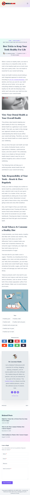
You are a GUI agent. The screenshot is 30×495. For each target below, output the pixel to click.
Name (5, 454)
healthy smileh (17, 318)
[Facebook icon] (12, 392)
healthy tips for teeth (8, 331)
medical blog (9, 381)
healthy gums (6, 318)
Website (5, 463)
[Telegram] (10, 345)
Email (5, 458)
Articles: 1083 (15, 395)
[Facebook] (4, 341)
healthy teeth (6, 322)
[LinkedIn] (23, 341)
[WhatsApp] (17, 345)
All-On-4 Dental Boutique (16, 79)
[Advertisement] (15, 23)
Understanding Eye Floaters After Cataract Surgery (15, 434)
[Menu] (27, 3)
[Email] (23, 345)
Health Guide (15, 55)
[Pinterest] (17, 341)
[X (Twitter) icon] (18, 392)
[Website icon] (15, 392)
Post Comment (7, 482)
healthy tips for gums (8, 328)
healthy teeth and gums (19, 322)
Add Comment (7, 468)
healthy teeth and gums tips (10, 325)
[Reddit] (4, 345)
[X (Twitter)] (10, 341)
